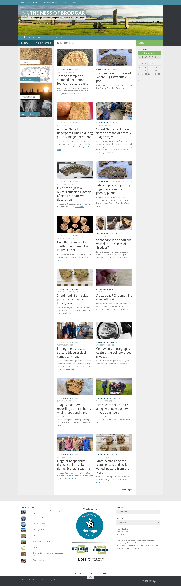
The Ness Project (33, 2)
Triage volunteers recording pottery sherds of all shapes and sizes (74, 408)
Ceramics (60, 69)
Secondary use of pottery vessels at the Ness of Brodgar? (113, 243)
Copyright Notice (93, 573)
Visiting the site (38, 517)
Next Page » (127, 489)
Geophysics (108, 398)
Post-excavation (71, 69)
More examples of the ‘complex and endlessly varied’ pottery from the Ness (112, 466)
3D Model (99, 69)
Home (22, 2)
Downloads (52, 37)
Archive (31, 37)
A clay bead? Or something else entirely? (114, 297)
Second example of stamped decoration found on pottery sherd (73, 79)
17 (139, 70)
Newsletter (41, 37)
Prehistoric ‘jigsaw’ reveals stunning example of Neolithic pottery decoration (74, 193)
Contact (83, 2)
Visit (61, 37)
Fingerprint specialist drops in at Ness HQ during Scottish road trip (73, 464)
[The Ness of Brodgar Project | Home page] (54, 14)
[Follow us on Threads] (46, 43)
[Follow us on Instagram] (42, 43)
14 (152, 67)
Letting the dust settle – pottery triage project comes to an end (73, 352)
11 (143, 67)
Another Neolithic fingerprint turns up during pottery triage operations (75, 133)
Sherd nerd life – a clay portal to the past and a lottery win (73, 299)
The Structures (38, 535)
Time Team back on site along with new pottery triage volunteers (112, 408)
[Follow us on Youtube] (49, 43)
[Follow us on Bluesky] (36, 43)
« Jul (139, 80)
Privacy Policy (78, 573)
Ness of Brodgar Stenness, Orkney (122, 530)
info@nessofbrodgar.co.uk (125, 534)
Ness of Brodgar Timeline (41, 541)
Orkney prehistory (50, 2)
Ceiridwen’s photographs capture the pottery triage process (113, 352)
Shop (74, 2)
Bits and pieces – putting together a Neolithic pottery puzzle (113, 189)
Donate (64, 2)
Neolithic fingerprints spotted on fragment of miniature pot (73, 246)
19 (146, 70)
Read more (80, 93)
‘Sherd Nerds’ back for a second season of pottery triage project (113, 133)
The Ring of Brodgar (40, 529)
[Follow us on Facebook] (39, 43)
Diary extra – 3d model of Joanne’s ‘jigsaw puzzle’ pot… (113, 77)
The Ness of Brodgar (40, 523)
